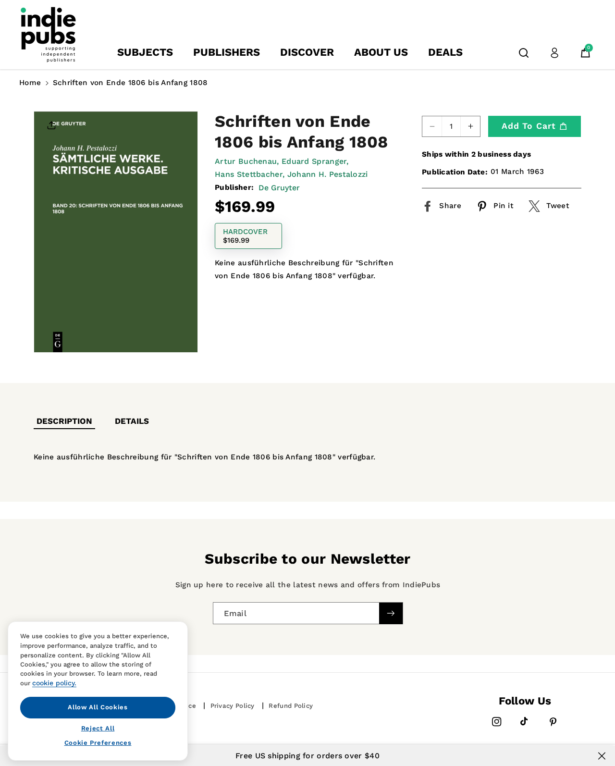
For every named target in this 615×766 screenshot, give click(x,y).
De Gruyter (279, 187)
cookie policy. (54, 683)
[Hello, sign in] (554, 52)
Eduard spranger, (315, 161)
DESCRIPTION (64, 421)
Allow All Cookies (97, 707)
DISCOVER (307, 52)
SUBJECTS (145, 52)
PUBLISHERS (226, 52)
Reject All (98, 727)
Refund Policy (291, 705)
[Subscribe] (390, 613)
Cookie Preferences (98, 742)
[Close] (601, 756)
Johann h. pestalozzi (327, 174)
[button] (523, 52)
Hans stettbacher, (249, 174)
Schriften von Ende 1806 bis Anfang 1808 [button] (130, 82)
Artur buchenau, (247, 161)
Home (30, 82)
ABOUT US (381, 52)
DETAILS (132, 421)
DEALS (445, 52)
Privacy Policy (232, 705)
